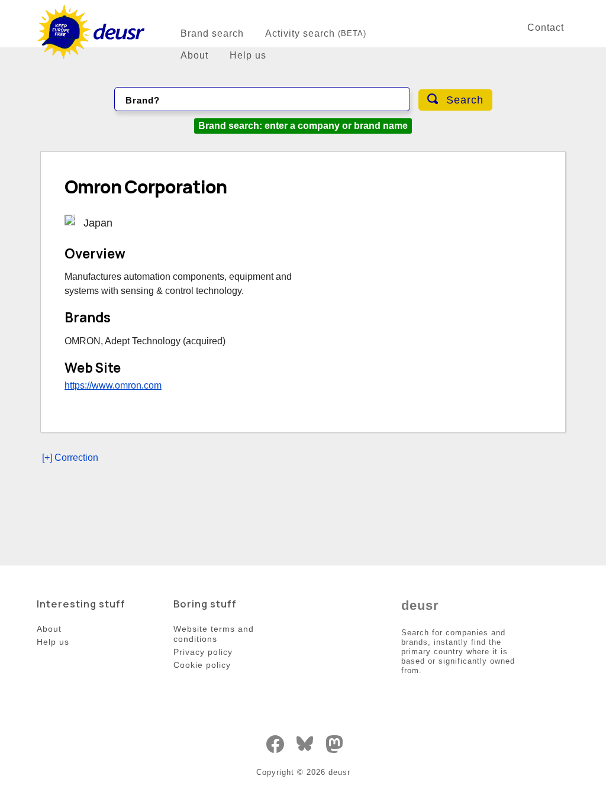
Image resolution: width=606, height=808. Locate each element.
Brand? (142, 100)
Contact (545, 27)
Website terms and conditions (213, 634)
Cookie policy (202, 665)
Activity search (315, 33)
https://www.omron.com (113, 385)
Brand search (212, 33)
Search (463, 100)
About (194, 55)
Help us (248, 55)
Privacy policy (203, 652)
